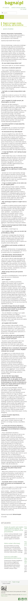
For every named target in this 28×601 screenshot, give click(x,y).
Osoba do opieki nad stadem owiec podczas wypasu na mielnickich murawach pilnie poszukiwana (13, 529)
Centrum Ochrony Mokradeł (18, 7)
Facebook (6, 7)
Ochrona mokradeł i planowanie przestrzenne (12, 557)
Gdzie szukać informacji (12, 543)
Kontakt (24, 9)
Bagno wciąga (16, 582)
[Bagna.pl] (14, 3)
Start (9, 582)
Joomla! (3, 594)
